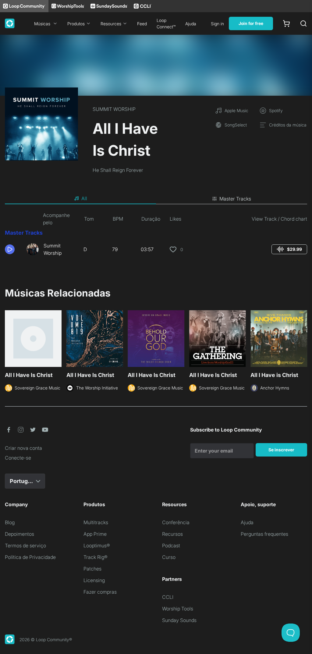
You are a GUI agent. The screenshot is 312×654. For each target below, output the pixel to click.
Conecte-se (18, 458)
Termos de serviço (25, 545)
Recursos (172, 534)
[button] (13, 249)
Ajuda (190, 23)
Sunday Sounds (179, 620)
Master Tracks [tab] (235, 199)
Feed (142, 23)
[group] (289, 249)
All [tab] (84, 198)
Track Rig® (95, 557)
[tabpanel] (156, 236)
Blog (10, 522)
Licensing (94, 580)
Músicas (42, 23)
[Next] (303, 340)
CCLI (167, 597)
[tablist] (156, 198)
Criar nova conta (23, 448)
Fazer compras (100, 592)
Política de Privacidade (30, 557)
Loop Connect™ (166, 23)
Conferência (176, 522)
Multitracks (95, 522)
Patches (92, 569)
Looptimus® (96, 545)
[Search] (303, 23)
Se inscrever (281, 449)
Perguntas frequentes (264, 534)
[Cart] (286, 23)
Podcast (171, 545)
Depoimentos (19, 534)
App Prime (95, 534)
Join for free (251, 23)
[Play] (10, 249)
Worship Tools (177, 609)
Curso (169, 557)
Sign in (217, 23)
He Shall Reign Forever (118, 170)
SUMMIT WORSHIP (114, 109)
